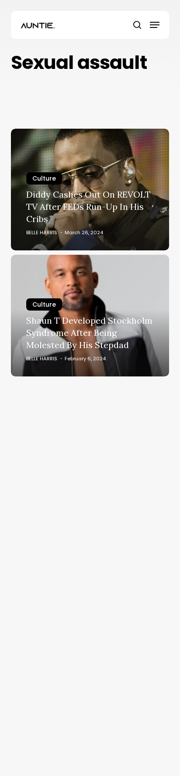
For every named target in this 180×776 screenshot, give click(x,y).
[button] (154, 25)
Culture (44, 178)
